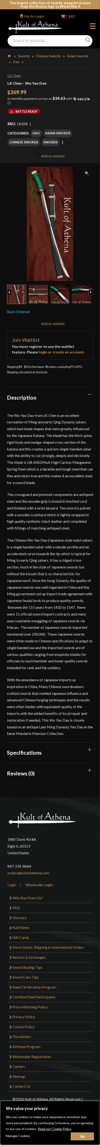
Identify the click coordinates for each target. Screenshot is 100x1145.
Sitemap (18, 1076)
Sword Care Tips (25, 977)
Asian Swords (77, 56)
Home (9, 55)
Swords (24, 56)
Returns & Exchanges (29, 957)
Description (21, 397)
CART (70, 16)
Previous (11, 290)
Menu (93, 27)
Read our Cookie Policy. (55, 1129)
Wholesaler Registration (31, 1056)
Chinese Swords (48, 56)
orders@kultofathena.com (28, 873)
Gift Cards (20, 937)
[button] (50, 102)
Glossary (19, 917)
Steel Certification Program (34, 987)
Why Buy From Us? (27, 898)
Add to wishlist (52, 156)
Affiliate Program (26, 1046)
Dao (16, 61)
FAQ (16, 907)
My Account (34, 16)
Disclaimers (21, 1036)
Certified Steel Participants (34, 997)
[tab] (50, 397)
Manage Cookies (18, 1136)
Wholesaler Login (39, 884)
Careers (18, 1066)
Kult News (20, 927)
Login (11, 884)
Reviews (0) (21, 773)
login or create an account (61, 352)
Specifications (24, 752)
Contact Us (21, 1086)
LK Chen (14, 75)
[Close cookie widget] (82, 1136)
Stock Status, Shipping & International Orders (48, 947)
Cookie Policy (23, 1026)
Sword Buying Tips (27, 967)
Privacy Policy (23, 1016)
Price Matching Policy (30, 1007)
